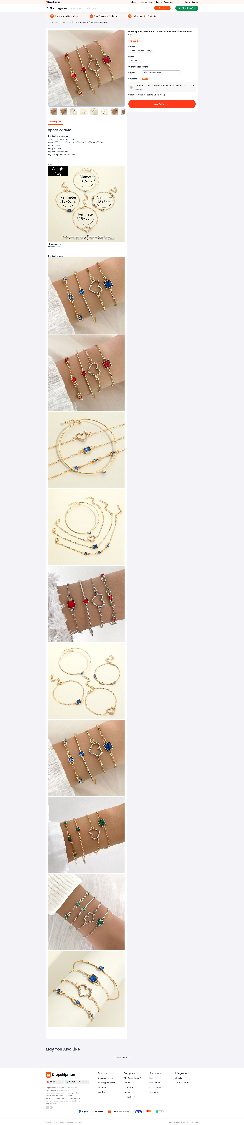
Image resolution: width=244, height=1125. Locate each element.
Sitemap (195, 1122)
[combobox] (157, 72)
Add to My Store (162, 104)
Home (48, 22)
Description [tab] (55, 122)
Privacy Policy (185, 1122)
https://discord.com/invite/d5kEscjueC (51, 1107)
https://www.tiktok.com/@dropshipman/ (48, 1107)
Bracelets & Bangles (99, 22)
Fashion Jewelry (81, 22)
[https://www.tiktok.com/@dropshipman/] (47, 1107)
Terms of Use (173, 1122)
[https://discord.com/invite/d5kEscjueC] (51, 1107)
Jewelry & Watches (62, 22)
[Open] (178, 73)
